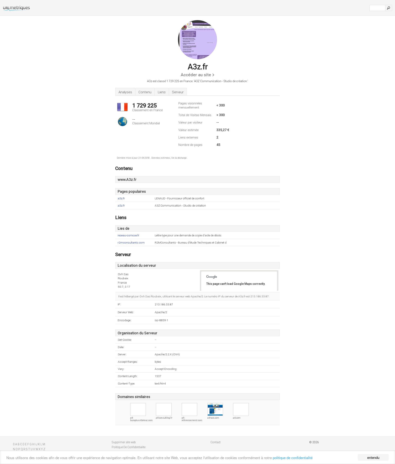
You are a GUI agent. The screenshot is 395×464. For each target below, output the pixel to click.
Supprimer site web (124, 442)
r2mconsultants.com (131, 242)
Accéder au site (196, 74)
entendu (373, 457)
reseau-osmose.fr (128, 235)
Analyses (125, 92)
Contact (215, 442)
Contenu (144, 92)
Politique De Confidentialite (128, 447)
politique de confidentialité (293, 457)
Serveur (178, 92)
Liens (162, 92)
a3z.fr (121, 198)
